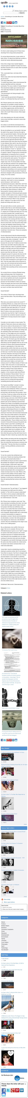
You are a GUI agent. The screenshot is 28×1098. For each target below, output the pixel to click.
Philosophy (4, 944)
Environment (4, 937)
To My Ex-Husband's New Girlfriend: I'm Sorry (12, 752)
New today (7, 899)
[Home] (4, 2)
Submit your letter (7, 907)
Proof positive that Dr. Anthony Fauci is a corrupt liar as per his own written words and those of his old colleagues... (11, 733)
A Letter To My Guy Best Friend (9, 814)
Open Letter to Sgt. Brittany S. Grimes (10, 708)
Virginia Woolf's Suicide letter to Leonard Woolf (13, 831)
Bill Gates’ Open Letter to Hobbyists (10, 884)
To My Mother (4, 958)
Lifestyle (3, 940)
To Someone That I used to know (9, 650)
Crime (8, 588)
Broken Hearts (5, 925)
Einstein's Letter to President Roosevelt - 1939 (12, 858)
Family (3, 938)
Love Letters (4, 942)
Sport (2, 946)
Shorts (3, 922)
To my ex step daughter (7, 981)
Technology (4, 948)
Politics (3, 924)
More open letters (9, 902)
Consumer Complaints (7, 929)
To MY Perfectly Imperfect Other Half (10, 1033)
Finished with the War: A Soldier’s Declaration (12, 870)
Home (2, 16)
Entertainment (5, 935)
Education (4, 933)
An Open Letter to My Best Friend (9, 780)
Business (4, 927)
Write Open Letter (21, 11)
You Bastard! (4, 949)
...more (25, 824)
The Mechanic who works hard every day (11, 969)
